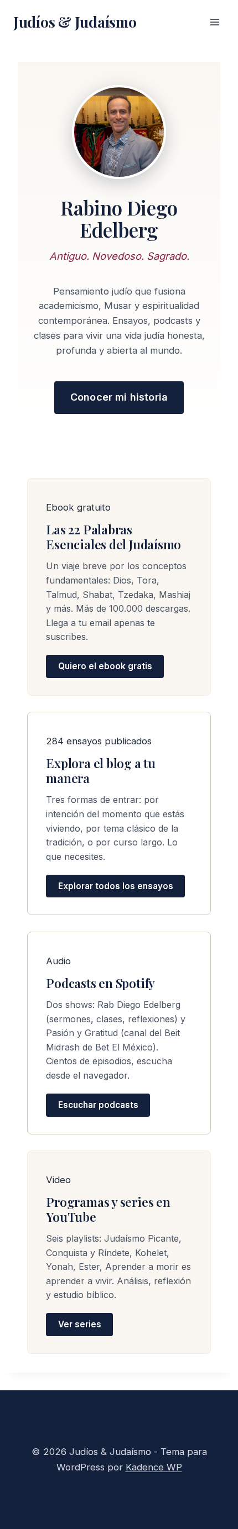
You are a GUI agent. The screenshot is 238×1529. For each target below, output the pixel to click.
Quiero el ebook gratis (105, 666)
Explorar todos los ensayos (115, 886)
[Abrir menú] (214, 21)
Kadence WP (154, 1467)
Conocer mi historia (119, 397)
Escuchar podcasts (98, 1105)
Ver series (79, 1325)
